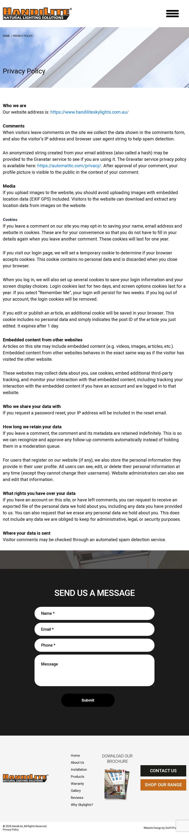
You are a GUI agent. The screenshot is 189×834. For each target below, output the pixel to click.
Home (6, 35)
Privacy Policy (11, 829)
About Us (77, 762)
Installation (79, 769)
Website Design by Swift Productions (165, 827)
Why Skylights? (82, 805)
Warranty (77, 784)
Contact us (163, 770)
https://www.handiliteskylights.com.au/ (89, 112)
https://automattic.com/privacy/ (69, 165)
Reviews (77, 798)
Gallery (76, 791)
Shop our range (163, 784)
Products (77, 776)
